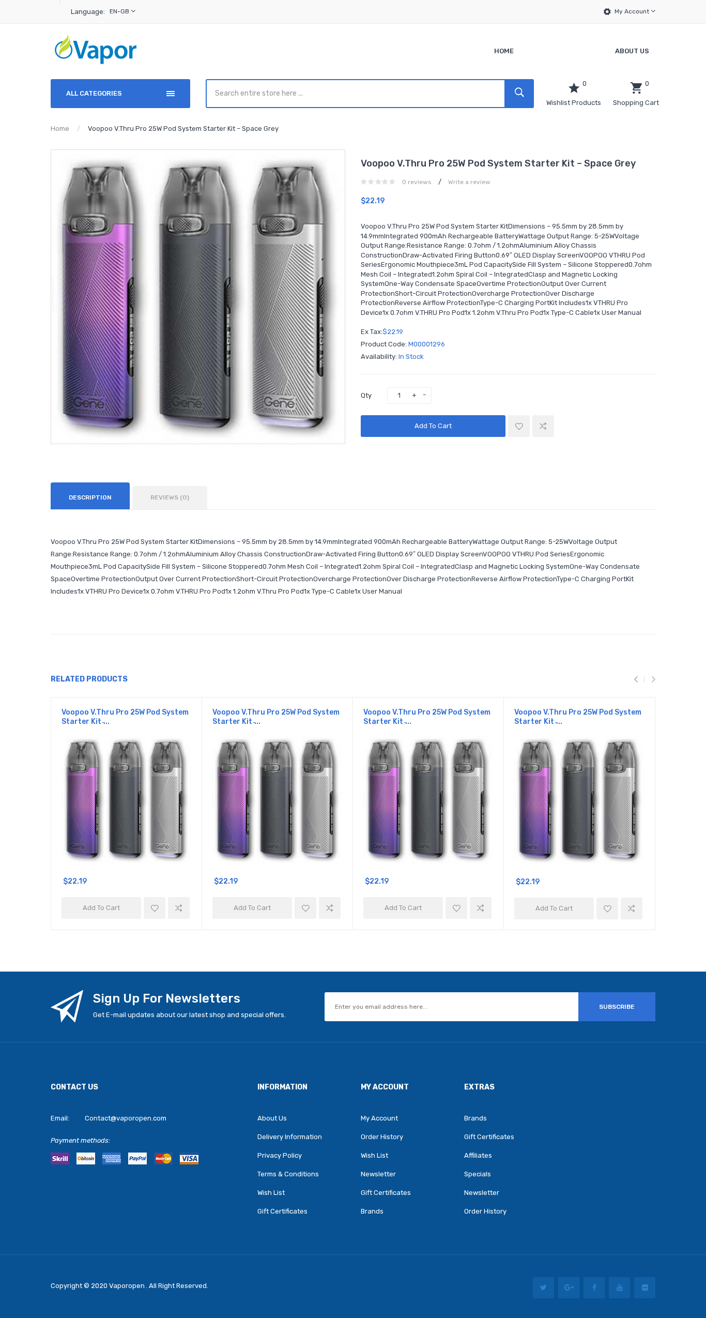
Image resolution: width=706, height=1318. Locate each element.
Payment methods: (80, 1140)
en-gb (120, 11)
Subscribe (617, 1006)
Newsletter (378, 1174)
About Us (272, 1118)
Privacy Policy (279, 1155)
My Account (633, 11)
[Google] (568, 1287)
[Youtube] (619, 1287)
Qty (366, 395)
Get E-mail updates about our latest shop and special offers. (189, 1015)
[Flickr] (644, 1287)
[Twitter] (543, 1287)
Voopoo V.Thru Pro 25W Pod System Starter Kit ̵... (125, 717)
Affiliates (478, 1155)
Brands (372, 1211)
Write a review (469, 182)
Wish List (271, 1192)
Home (60, 128)
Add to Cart (433, 426)
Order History (382, 1137)
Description (90, 497)
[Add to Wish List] (519, 426)
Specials (477, 1174)
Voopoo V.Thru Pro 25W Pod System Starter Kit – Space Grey (183, 128)
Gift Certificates (282, 1211)
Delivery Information (289, 1137)
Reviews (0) (169, 497)
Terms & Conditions (288, 1174)
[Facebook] (594, 1287)
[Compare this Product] (543, 426)
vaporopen (127, 1286)
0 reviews (417, 182)
